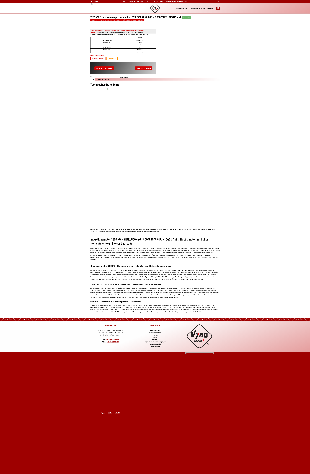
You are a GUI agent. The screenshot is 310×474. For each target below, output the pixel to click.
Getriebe (210, 8)
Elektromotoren (182, 8)
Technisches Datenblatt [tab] (103, 79)
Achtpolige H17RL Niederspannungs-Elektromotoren (103, 20)
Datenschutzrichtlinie (143, 1)
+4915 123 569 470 (144, 68)
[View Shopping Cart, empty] (218, 8)
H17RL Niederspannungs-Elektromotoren (134, 20)
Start (92, 30)
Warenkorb (155, 339)
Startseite (132, 1)
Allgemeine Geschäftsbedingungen (176, 1)
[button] (219, 1)
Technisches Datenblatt (98, 58)
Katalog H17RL (112, 58)
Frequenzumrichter (198, 8)
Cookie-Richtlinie (158, 1)
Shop (124, 1)
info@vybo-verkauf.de (104, 68)
